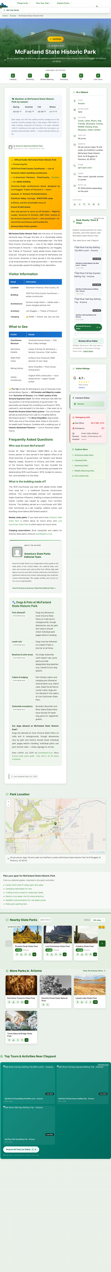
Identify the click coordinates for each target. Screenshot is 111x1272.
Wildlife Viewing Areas (88, 127)
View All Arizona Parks (93, 971)
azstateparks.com (44, 534)
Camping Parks (81, 460)
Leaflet (93, 852)
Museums (82, 130)
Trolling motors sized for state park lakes (24, 892)
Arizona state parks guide (23, 756)
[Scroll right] (102, 944)
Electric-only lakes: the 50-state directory (25, 896)
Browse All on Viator (88, 341)
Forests (99, 124)
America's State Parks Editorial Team (29, 146)
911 (103, 428)
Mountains (90, 124)
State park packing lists (16, 904)
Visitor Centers (94, 130)
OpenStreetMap (101, 852)
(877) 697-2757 (85, 168)
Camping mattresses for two (19, 889)
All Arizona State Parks (84, 455)
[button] (97, 6)
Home (5, 16)
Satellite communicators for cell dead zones (26, 900)
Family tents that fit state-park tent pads (24, 885)
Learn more (88, 351)
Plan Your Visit (42, 3)
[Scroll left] (9, 944)
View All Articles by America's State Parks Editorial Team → (34, 588)
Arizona (13, 16)
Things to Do (22, 3)
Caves (81, 121)
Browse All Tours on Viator (83, 327)
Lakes (87, 121)
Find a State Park (82, 476)
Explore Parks (63, 3)
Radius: (87, 920)
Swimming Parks (81, 465)
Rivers (94, 121)
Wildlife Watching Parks (84, 471)
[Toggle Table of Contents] (55, 10)
